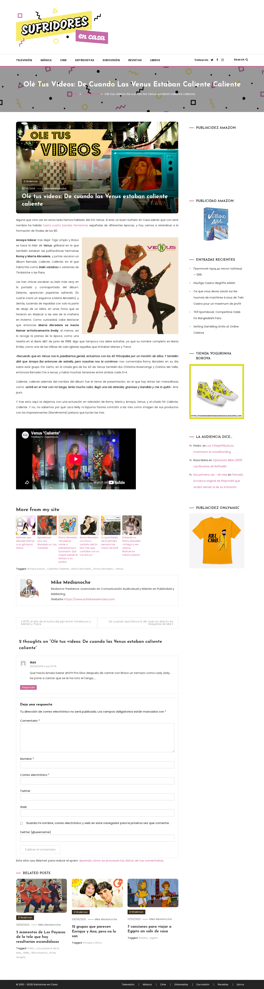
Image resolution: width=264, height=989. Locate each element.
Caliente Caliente (58, 569)
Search (239, 60)
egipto (154, 938)
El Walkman (31, 181)
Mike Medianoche (55, 188)
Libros (155, 60)
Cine (63, 60)
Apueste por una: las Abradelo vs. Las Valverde (47, 543)
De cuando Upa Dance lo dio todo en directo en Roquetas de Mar (141, 623)
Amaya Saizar (36, 569)
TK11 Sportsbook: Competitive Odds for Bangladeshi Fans (216, 315)
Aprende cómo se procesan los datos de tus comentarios (121, 860)
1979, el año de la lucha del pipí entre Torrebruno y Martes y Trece (56, 623)
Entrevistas (84, 60)
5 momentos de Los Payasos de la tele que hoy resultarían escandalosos (40, 937)
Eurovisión (111, 60)
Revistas (135, 60)
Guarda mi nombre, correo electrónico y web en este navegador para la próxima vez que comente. (97, 823)
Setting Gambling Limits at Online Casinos (216, 330)
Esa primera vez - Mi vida (210, 475)
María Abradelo (81, 569)
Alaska (143, 938)
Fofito (30, 948)
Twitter (25, 791)
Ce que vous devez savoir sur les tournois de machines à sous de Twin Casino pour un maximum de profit (218, 297)
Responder (28, 687)
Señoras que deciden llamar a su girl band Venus (25, 543)
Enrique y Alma (92, 943)
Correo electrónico (34, 775)
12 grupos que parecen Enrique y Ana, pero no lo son (94, 931)
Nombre (27, 759)
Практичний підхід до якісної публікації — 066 (217, 272)
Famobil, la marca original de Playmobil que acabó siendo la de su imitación (218, 481)
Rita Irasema (39, 953)
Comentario (30, 721)
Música (46, 60)
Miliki (26, 953)
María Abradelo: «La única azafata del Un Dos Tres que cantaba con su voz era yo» (89, 546)
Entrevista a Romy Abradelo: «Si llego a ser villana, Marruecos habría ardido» (131, 546)
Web (23, 807)
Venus (119, 569)
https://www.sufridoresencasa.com (89, 599)
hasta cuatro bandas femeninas (65, 225)
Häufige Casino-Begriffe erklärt (214, 283)
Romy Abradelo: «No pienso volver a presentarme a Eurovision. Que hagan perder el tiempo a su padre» (68, 549)
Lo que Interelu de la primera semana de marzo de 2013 (109, 543)
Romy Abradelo (103, 569)
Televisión (24, 60)
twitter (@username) (35, 832)
